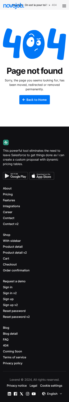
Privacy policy (12, 363)
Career (7, 212)
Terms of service (14, 357)
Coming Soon (12, 351)
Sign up (8, 299)
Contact (8, 218)
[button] (64, 6)
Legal (33, 385)
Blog (6, 327)
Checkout (10, 264)
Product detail (13, 246)
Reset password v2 (16, 317)
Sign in (8, 287)
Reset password (14, 311)
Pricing (8, 194)
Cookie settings (51, 385)
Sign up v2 (10, 305)
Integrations (11, 206)
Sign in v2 (10, 293)
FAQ (5, 339)
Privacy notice (17, 385)
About (7, 188)
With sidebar (12, 241)
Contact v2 (11, 224)
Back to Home (36, 99)
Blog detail (10, 333)
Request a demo (14, 281)
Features (9, 200)
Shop (6, 235)
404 (5, 345)
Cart (6, 258)
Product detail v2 (15, 252)
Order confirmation (16, 270)
